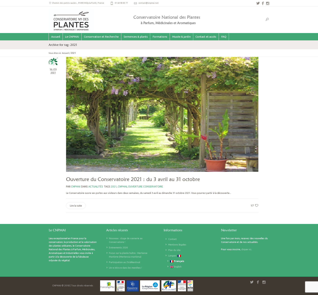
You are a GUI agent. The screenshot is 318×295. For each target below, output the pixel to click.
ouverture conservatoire (145, 186)
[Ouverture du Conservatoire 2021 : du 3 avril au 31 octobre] (162, 114)
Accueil (65, 53)
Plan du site (174, 250)
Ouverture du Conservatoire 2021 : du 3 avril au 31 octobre (133, 179)
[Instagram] (267, 3)
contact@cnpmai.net (148, 3)
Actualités (95, 186)
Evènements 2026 (118, 247)
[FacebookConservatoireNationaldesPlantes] (263, 3)
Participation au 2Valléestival (124, 262)
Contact (172, 239)
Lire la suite (76, 205)
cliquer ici (246, 249)
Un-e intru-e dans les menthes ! (125, 267)
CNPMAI (122, 186)
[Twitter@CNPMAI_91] (258, 3)
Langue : (173, 255)
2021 (114, 186)
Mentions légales (177, 244)
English (177, 266)
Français (178, 261)
